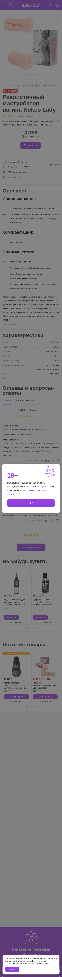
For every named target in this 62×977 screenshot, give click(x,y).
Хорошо (12, 969)
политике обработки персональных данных (28, 963)
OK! (31, 503)
